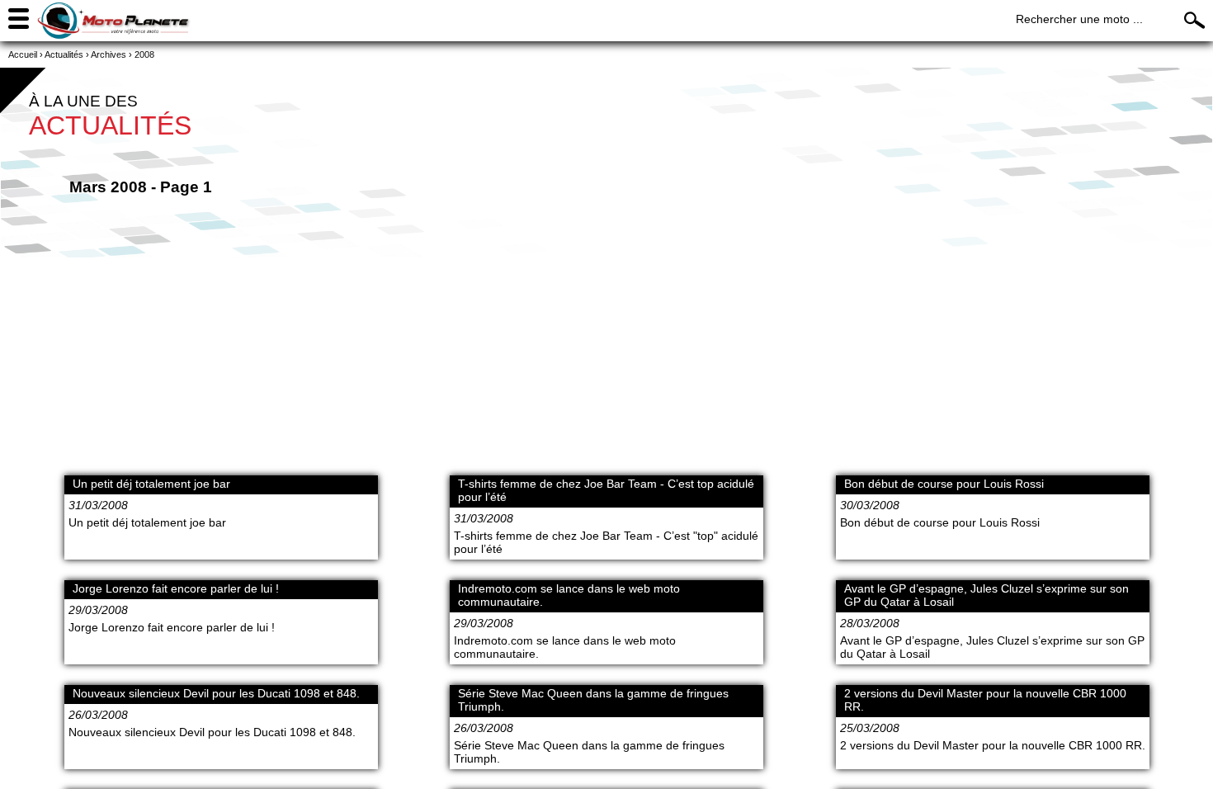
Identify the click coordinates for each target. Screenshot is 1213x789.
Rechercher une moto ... (1079, 19)
